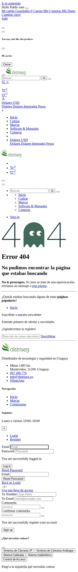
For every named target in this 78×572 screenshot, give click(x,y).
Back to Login (11, 482)
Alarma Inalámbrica (39, 555)
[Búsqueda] (44, 78)
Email (5, 447)
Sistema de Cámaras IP (17, 550)
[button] (11, 102)
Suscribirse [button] (48, 336)
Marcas (15, 400)
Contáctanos (18, 404)
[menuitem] (13, 7)
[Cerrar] (26, 8)
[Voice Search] (49, 79)
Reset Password (12, 470)
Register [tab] (15, 439)
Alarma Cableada (13, 555)
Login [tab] (14, 435)
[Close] (3, 28)
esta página (39, 286)
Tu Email (8, 498)
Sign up (7, 529)
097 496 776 (18, 373)
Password (8, 451)
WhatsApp (17, 380)
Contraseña (9, 503)
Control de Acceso (14, 559)
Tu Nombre (9, 494)
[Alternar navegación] (3, 180)
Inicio (13, 307)
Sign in (14, 217)
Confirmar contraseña (16, 511)
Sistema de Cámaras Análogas (55, 550)
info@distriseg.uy (21, 377)
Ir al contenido (11, 3)
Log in (7, 466)
